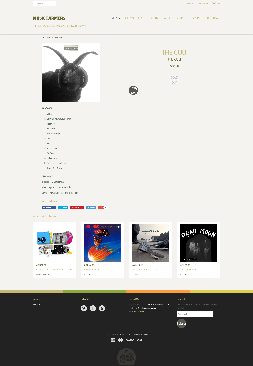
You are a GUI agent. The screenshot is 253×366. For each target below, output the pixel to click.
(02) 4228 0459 (138, 311)
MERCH (180, 18)
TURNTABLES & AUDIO (159, 18)
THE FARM (212, 18)
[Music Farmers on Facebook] (93, 308)
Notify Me (133, 90)
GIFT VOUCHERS (134, 18)
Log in (188, 3)
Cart (218, 3)
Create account (202, 3)
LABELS (196, 18)
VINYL (115, 18)
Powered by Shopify (140, 334)
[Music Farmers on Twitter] (84, 308)
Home (35, 38)
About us (36, 304)
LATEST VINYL (46, 38)
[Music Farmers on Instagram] (102, 308)
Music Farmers (126, 334)
